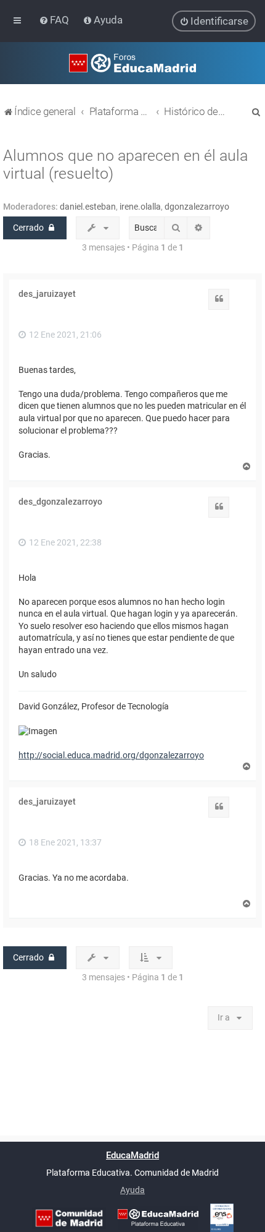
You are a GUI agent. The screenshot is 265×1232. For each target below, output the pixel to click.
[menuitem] (55, 20)
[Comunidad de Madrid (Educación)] (69, 1218)
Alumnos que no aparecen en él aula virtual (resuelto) (125, 164)
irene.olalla (140, 207)
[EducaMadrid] (158, 1218)
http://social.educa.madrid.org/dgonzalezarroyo (111, 755)
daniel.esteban (88, 207)
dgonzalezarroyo (197, 207)
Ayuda (132, 1190)
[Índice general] (132, 63)
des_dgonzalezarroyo (60, 502)
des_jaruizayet (47, 294)
